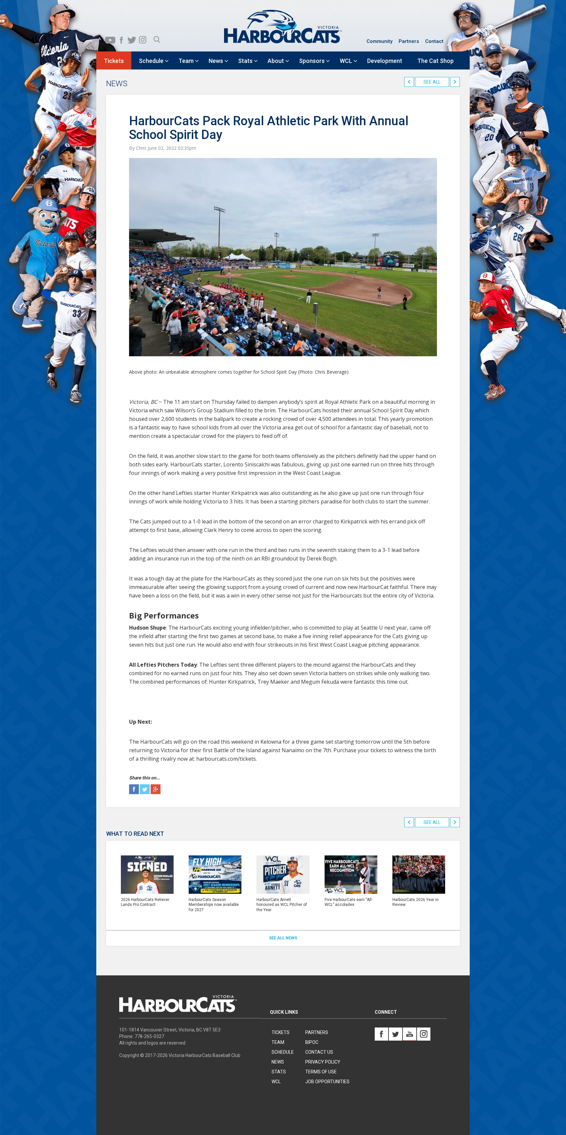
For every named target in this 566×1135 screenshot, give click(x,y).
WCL (276, 1081)
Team (278, 1042)
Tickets (281, 1032)
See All (432, 82)
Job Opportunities (327, 1081)
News (278, 1062)
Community (379, 41)
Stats (279, 1071)
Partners (409, 41)
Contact (434, 41)
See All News (283, 938)
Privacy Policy (322, 1062)
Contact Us (319, 1052)
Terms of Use (321, 1071)
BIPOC (311, 1042)
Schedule (283, 1052)
